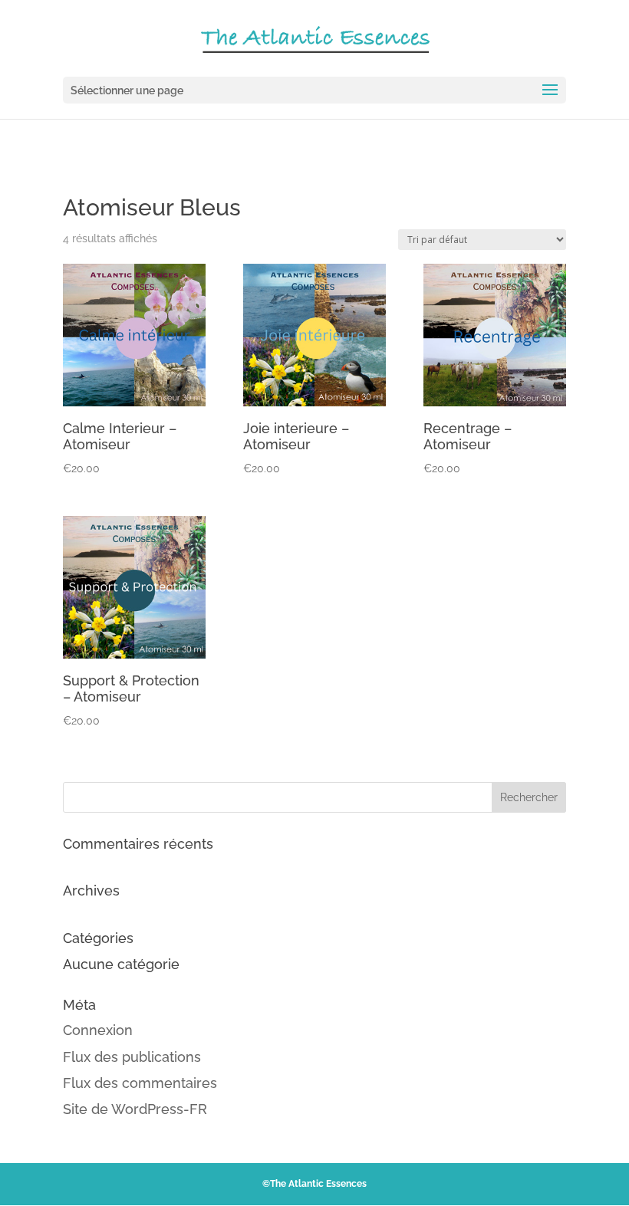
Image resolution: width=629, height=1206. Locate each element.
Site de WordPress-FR (135, 1109)
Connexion (98, 1030)
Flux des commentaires (140, 1083)
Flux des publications (132, 1057)
